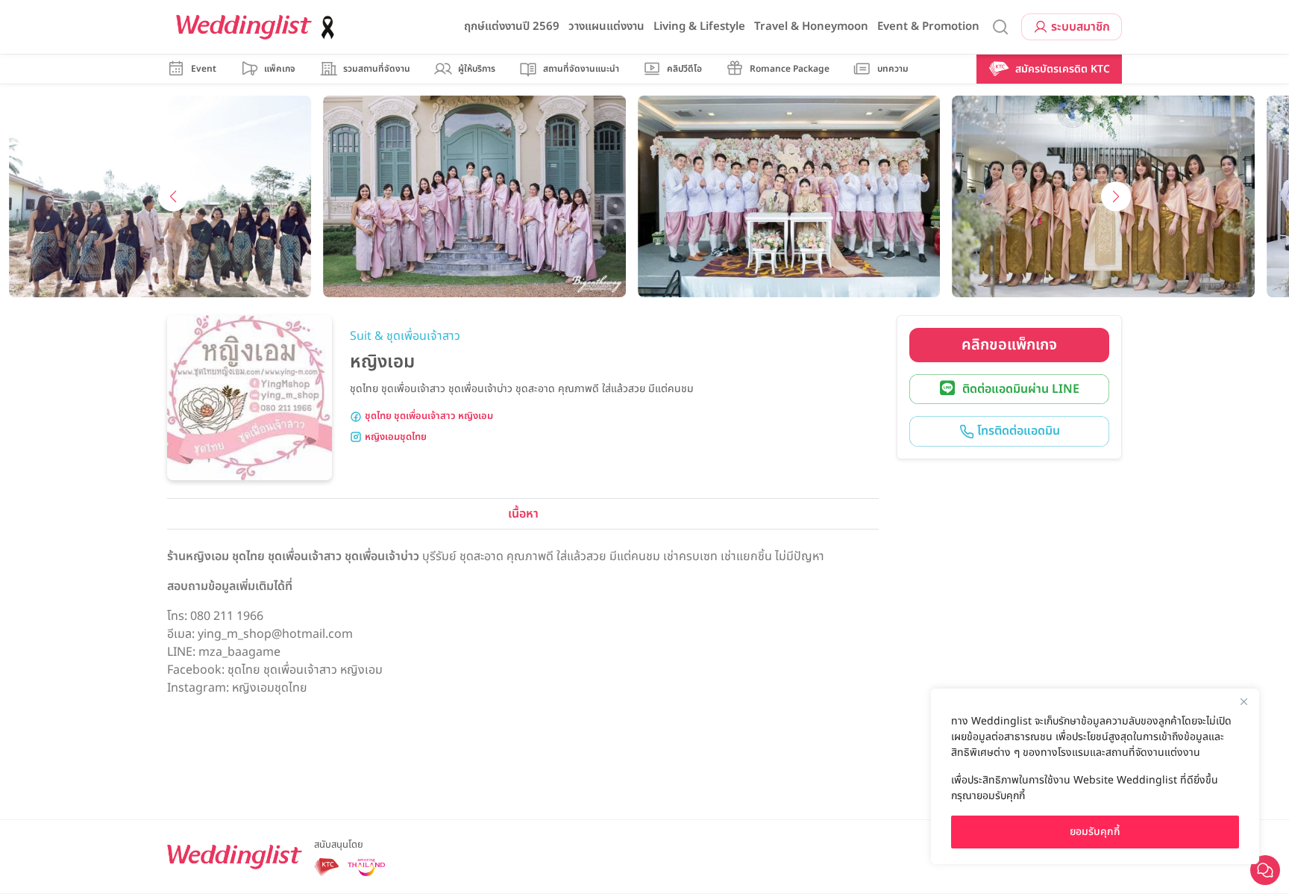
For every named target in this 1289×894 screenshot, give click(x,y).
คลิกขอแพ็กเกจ (1009, 345)
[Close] (1243, 701)
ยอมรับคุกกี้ (1095, 831)
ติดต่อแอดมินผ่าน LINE (1020, 389)
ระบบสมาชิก (1080, 27)
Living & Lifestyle (699, 26)
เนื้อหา (523, 514)
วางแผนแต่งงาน (606, 26)
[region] (1095, 776)
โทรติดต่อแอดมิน (1017, 431)
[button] (173, 196)
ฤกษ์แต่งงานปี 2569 (511, 26)
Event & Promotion (928, 26)
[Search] (1000, 27)
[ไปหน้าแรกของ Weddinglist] (258, 27)
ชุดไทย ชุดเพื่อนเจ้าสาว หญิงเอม (429, 416)
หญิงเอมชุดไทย (396, 437)
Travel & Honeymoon (811, 26)
